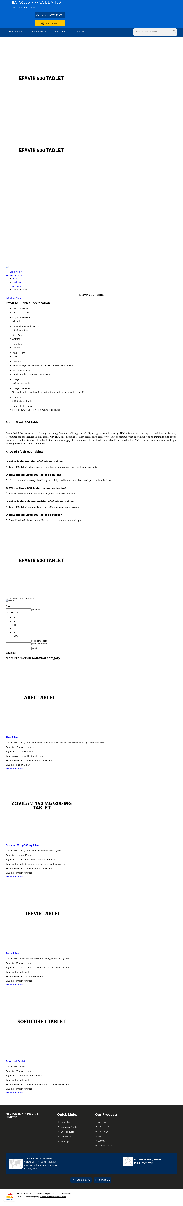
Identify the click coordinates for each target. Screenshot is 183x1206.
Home (15, 278)
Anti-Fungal (103, 1131)
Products (16, 282)
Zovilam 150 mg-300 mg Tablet (23, 845)
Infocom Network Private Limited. (53, 1196)
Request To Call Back (16, 275)
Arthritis (101, 1140)
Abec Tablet (12, 737)
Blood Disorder (105, 1145)
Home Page (15, 31)
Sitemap (65, 1141)
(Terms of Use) (65, 1193)
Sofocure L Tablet (15, 1061)
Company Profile (38, 31)
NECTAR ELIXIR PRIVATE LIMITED (35, 4)
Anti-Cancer (103, 1126)
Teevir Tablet (13, 953)
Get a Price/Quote (14, 298)
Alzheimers (103, 1122)
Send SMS (104, 1179)
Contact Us (82, 31)
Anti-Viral (16, 286)
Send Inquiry (51, 23)
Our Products (61, 31)
